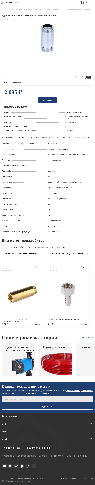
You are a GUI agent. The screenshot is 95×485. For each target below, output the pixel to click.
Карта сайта (38, 479)
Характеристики (8, 138)
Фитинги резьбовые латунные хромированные (69, 254)
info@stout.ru (80, 455)
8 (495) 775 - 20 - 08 (38, 447)
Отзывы (52, 138)
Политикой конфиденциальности (79, 391)
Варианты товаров (39, 138)
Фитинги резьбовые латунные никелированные (23, 254)
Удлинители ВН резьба (13, 247)
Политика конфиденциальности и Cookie (76, 479)
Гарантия (61, 138)
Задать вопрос (80, 138)
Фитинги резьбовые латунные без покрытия (47, 247)
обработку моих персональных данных (33, 393)
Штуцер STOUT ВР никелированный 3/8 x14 (63, 320)
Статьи (69, 138)
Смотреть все (85, 338)
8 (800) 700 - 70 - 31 (13, 447)
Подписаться (47, 406)
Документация (23, 138)
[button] (17, 319)
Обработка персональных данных (16, 481)
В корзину (38, 324)
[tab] (8, 137)
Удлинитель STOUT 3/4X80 (11, 322)
